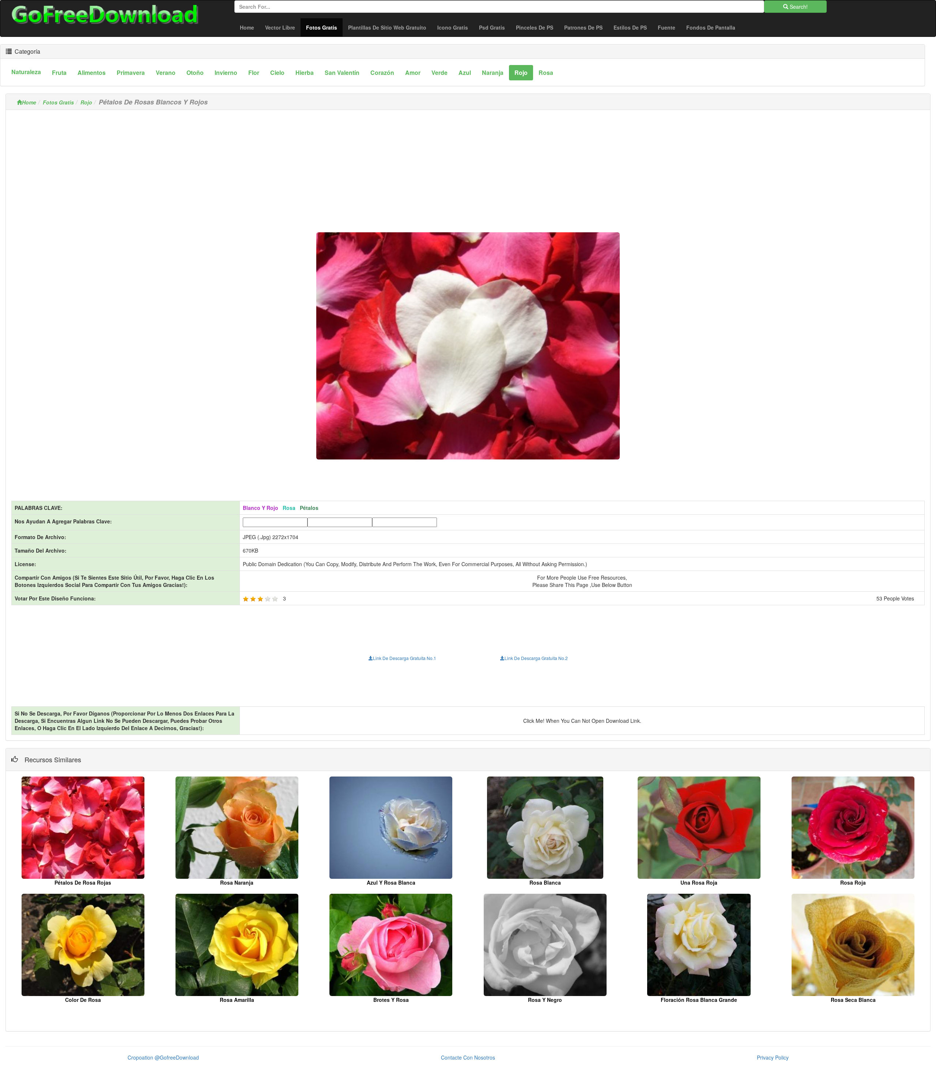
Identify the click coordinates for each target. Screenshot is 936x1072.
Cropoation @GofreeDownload (163, 1057)
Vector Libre (280, 27)
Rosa (546, 72)
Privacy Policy (773, 1057)
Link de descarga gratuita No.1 (404, 658)
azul (464, 72)
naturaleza (26, 72)
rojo (521, 72)
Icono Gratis (452, 27)
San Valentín (342, 72)
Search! (798, 6)
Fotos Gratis (324, 27)
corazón (382, 72)
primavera (131, 72)
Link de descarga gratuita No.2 (536, 658)
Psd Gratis (492, 27)
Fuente (666, 27)
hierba (304, 72)
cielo (277, 72)
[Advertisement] (468, 166)
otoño (195, 72)
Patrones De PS (583, 27)
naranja (492, 72)
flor (253, 72)
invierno (226, 72)
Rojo (86, 102)
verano (166, 72)
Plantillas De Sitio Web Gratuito (387, 27)
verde (439, 72)
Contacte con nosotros (468, 1057)
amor (412, 72)
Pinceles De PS (534, 27)
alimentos (92, 72)
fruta (59, 72)
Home (247, 27)
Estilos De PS (630, 27)
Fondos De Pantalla (710, 27)
